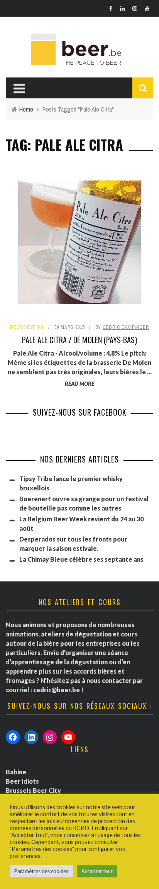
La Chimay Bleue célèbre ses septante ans (81, 559)
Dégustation (27, 327)
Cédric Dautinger (126, 327)
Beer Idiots (22, 781)
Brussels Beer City (33, 790)
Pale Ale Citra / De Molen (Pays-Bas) (79, 340)
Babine (16, 772)
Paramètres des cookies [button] (41, 871)
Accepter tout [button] (97, 871)
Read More (79, 383)
